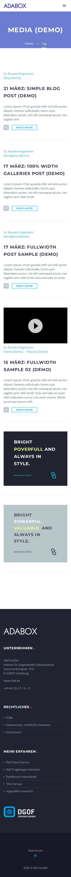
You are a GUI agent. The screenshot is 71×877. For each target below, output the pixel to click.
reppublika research (19, 791)
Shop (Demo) (12, 78)
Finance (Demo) (37, 352)
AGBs (9, 718)
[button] (35, 325)
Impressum (13, 732)
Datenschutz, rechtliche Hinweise (28, 725)
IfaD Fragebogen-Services (23, 769)
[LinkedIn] (35, 855)
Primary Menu (64, 5)
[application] (35, 325)
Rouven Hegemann (21, 74)
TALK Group (14, 784)
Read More (24, 127)
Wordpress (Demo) (16, 156)
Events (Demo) (13, 352)
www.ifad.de (12, 681)
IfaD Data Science (17, 762)
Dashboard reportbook (21, 777)
